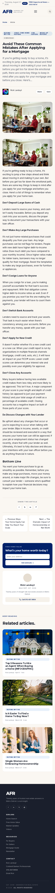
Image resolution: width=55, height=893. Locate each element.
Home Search (11, 819)
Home (5, 22)
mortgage (27, 189)
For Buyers (34, 33)
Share (39, 92)
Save (49, 92)
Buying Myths (7, 33)
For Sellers (10, 844)
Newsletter (10, 851)
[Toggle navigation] (35, 11)
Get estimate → (27, 563)
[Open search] (49, 11)
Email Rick (10, 873)
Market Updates (12, 826)
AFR (10, 793)
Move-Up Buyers (44, 33)
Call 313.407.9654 (29, 599)
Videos (9, 829)
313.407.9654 (12, 870)
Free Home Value (13, 822)
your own (39, 178)
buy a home (35, 171)
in (30, 507)
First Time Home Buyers (22, 33)
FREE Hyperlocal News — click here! (36, 3)
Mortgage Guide (12, 848)
